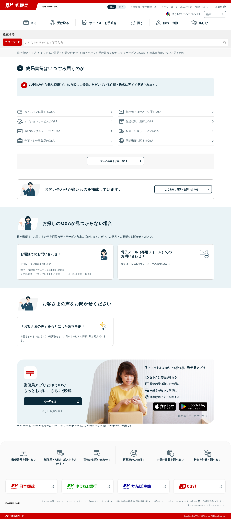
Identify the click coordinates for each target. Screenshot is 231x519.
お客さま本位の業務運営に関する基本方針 (132, 501)
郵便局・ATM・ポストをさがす (60, 461)
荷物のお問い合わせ (96, 459)
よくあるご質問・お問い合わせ (192, 6)
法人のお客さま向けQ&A (113, 161)
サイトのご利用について (51, 501)
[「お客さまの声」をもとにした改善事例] (65, 331)
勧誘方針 (157, 501)
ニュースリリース (163, 6)
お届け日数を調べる (169, 459)
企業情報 (135, 6)
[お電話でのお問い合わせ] (65, 261)
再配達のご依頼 (132, 459)
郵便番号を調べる (22, 459)
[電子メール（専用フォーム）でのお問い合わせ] (166, 261)
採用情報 (147, 6)
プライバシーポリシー (74, 501)
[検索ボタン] (223, 14)
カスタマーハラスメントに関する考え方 (181, 501)
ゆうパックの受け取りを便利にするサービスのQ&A (113, 53)
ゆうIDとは (50, 401)
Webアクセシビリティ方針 (99, 501)
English (218, 6)
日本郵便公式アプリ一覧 (212, 501)
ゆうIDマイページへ (184, 14)
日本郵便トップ (26, 53)
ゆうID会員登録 (50, 411)
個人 (112, 7)
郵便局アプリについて (191, 416)
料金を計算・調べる (206, 459)
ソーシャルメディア (197, 505)
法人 (121, 7)
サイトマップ (216, 505)
